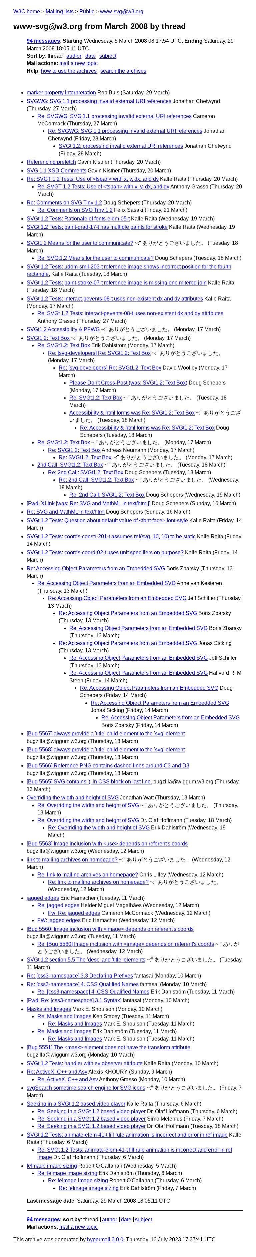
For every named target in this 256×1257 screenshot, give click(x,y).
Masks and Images (49, 1009)
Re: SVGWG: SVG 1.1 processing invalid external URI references (114, 116)
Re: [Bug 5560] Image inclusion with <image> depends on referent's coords (125, 944)
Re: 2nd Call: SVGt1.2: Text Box (85, 472)
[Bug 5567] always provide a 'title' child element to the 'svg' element (106, 733)
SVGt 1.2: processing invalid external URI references (121, 146)
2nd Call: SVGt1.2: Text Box (70, 465)
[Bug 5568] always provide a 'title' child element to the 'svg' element (106, 749)
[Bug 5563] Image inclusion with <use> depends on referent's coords (107, 843)
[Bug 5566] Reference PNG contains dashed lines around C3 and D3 (108, 765)
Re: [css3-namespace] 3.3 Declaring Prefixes (80, 976)
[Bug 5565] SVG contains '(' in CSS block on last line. (89, 781)
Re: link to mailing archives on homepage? (87, 874)
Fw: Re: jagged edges (74, 913)
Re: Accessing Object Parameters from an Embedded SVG (96, 568)
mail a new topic (78, 63)
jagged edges (43, 898)
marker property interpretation (61, 92)
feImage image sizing (52, 1166)
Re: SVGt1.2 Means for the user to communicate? (95, 258)
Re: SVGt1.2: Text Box (63, 345)
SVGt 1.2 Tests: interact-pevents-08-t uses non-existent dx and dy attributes (115, 298)
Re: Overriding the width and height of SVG (88, 805)
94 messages (43, 41)
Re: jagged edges (58, 905)
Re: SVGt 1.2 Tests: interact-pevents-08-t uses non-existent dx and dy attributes (130, 313)
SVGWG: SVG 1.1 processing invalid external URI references (99, 101)
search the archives (123, 71)
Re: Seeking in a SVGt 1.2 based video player (91, 1111)
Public (86, 11)
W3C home (26, 11)
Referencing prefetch (51, 162)
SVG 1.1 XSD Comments (56, 170)
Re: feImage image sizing (67, 1173)
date (90, 56)
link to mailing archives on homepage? (72, 859)
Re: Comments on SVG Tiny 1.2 (64, 202)
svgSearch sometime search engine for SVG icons (86, 1088)
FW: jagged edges (59, 920)
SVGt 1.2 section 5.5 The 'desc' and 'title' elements (86, 960)
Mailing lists (60, 11)
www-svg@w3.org (121, 11)
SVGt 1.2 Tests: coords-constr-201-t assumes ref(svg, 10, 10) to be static (111, 536)
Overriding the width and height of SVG (73, 797)
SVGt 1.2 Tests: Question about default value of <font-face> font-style (107, 520)
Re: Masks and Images (64, 1016)
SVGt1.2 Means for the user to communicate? (80, 243)
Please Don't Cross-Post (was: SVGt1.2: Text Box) (128, 383)
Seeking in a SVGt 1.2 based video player (76, 1104)
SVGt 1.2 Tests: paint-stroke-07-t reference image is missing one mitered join (117, 282)
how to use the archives (69, 71)
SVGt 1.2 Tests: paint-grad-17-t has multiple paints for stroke (97, 227)
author (73, 56)
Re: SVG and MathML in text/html (66, 512)
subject (107, 56)
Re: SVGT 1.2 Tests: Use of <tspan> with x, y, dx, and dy (93, 179)
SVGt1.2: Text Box (48, 338)
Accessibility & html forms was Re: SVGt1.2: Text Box (132, 413)
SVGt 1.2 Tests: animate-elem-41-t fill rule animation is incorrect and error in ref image (127, 1135)
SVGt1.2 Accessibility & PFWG (63, 329)
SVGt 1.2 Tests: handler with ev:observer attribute (85, 1063)
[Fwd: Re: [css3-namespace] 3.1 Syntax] (74, 1000)
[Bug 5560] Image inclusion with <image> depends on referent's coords (110, 929)
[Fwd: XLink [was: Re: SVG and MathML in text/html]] (88, 503)
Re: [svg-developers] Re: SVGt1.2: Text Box (99, 353)
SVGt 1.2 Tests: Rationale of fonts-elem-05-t (78, 218)
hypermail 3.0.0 (105, 1239)
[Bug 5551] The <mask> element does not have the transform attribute (108, 1047)
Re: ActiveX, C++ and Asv (57, 1072)
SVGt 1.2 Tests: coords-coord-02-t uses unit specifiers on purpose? (105, 552)
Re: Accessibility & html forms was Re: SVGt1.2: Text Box (147, 428)
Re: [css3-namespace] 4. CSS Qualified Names (83, 984)
